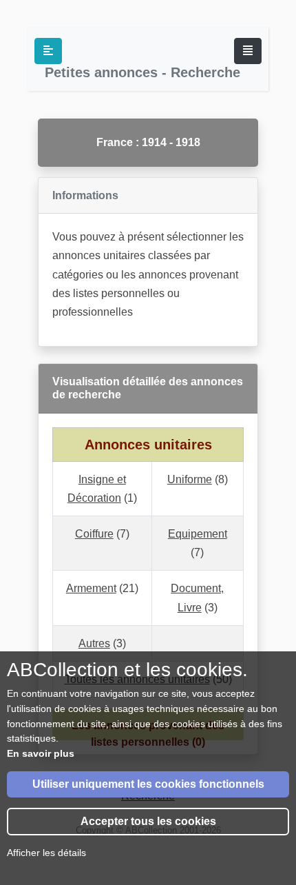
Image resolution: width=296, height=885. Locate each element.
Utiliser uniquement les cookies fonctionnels (148, 784)
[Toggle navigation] (248, 51)
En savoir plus (40, 753)
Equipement (197, 534)
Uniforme (189, 479)
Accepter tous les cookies (148, 821)
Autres (94, 643)
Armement (91, 588)
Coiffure (94, 534)
